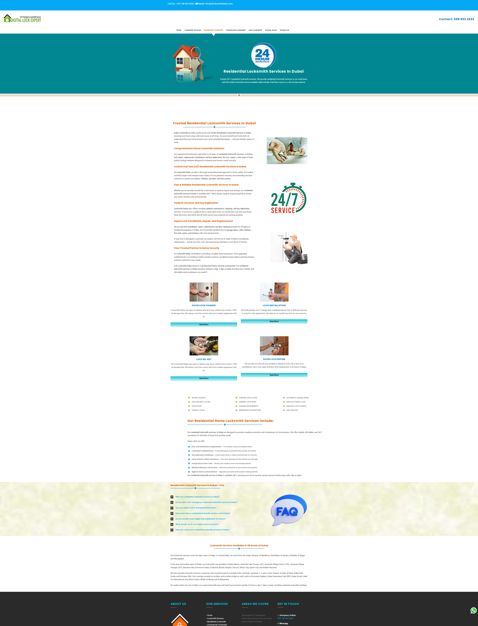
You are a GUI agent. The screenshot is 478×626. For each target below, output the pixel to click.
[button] (210, 497)
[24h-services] (288, 183)
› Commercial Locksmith (216, 625)
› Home (209, 615)
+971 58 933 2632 (285, 618)
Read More (203, 324)
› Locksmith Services (215, 618)
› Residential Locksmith (216, 622)
